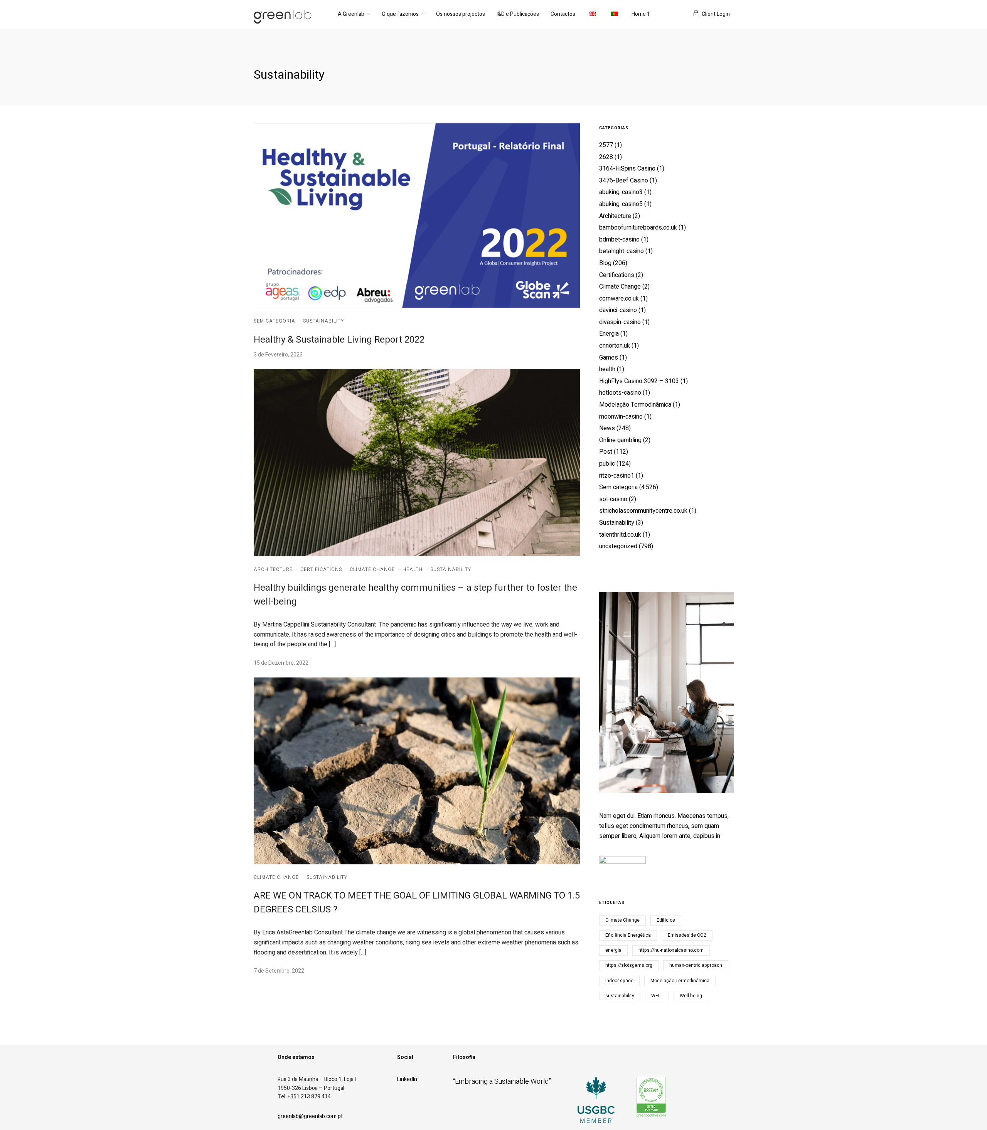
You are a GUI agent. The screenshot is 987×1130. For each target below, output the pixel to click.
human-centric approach (695, 965)
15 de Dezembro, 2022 (281, 663)
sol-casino (613, 499)
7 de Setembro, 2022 (279, 971)
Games (608, 357)
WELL (657, 995)
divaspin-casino (620, 322)
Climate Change (372, 569)
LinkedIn (407, 1079)
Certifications (321, 569)
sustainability (619, 995)
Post (605, 451)
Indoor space (619, 980)
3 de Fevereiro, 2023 (278, 355)
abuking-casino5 (621, 204)
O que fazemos (400, 14)
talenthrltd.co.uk (620, 534)
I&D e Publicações (518, 14)
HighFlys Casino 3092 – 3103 (639, 381)
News (607, 428)
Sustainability (323, 321)
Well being (691, 995)
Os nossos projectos (460, 14)
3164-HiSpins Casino (627, 168)
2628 (606, 157)
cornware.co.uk (619, 298)
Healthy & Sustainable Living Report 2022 (339, 339)
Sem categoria (274, 321)
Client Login (716, 14)
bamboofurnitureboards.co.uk (638, 227)
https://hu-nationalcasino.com (671, 950)
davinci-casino (618, 310)
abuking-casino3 (621, 192)
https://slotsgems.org (628, 965)
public (607, 463)
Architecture (273, 569)
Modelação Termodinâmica (635, 404)
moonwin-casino (621, 416)
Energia (609, 333)
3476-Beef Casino (623, 180)
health (413, 569)
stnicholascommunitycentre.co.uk (643, 510)
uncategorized (618, 546)
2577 (606, 145)
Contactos (563, 14)
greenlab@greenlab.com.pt (310, 1116)
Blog (605, 263)
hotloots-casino (620, 392)
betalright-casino (621, 251)
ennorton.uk (614, 345)
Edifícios (666, 920)
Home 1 (641, 14)
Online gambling (620, 440)
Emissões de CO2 (687, 935)
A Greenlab (351, 14)
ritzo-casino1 (616, 475)
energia (613, 950)
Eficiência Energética (628, 935)
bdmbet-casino (619, 239)
